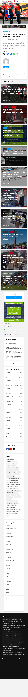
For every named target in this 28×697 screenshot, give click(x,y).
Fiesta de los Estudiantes (11, 393)
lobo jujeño (15, 488)
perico (18, 494)
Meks (15, 675)
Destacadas (6, 252)
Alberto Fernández (10, 459)
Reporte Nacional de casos (12, 501)
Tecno (7, 436)
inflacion (12, 484)
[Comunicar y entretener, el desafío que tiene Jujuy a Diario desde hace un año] (14, 218)
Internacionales (6, 31)
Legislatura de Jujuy (14, 486)
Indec (8, 484)
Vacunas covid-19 (15, 513)
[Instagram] (14, 449)
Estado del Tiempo (11, 476)
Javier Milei (18, 484)
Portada (9, 86)
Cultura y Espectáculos (11, 375)
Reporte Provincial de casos (12, 503)
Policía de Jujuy (10, 497)
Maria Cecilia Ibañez (8, 266)
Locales (5, 86)
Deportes (5, 273)
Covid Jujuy (17, 467)
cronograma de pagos (11, 472)
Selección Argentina (11, 507)
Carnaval (8, 372)
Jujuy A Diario (7, 121)
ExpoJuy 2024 (9, 391)
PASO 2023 (8, 417)
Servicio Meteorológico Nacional (13, 509)
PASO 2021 (8, 415)
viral (7, 515)
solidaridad (9, 511)
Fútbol (8, 480)
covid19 (13, 465)
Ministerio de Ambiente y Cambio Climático (13, 491)
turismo (8, 513)
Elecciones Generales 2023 (12, 385)
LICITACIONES (9, 404)
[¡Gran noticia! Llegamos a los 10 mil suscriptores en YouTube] (14, 155)
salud (8, 505)
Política (7, 423)
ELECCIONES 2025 (10, 383)
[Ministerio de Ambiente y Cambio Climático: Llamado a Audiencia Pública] (14, 135)
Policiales (8, 420)
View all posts (6, 67)
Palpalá (8, 494)
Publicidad (8, 428)
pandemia (13, 494)
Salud (7, 433)
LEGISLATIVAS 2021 (10, 401)
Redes (10, 148)
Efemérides (9, 474)
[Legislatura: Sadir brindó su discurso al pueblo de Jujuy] (14, 114)
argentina (9, 463)
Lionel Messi (9, 488)
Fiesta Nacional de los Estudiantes (13, 478)
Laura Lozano (7, 100)
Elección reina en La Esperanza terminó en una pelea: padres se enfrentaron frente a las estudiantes (13, 347)
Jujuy (8, 486)
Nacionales (8, 412)
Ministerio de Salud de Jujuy (12, 492)
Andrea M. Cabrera (8, 204)
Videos (14, 107)
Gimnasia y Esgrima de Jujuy (12, 482)
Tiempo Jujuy (15, 511)
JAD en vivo (8, 399)
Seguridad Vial (13, 505)
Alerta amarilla (9, 461)
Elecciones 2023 (16, 474)
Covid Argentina (10, 467)
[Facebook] (7, 449)
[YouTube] (10, 449)
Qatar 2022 (9, 499)
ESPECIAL (8, 388)
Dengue (18, 472)
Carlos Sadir (14, 463)
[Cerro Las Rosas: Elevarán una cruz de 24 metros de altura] (14, 239)
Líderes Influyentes (10, 407)
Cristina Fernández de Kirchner (13, 469)
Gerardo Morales (14, 480)
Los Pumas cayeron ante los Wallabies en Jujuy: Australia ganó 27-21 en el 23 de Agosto (14, 352)
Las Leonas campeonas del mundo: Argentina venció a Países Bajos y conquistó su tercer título (13, 358)
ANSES (15, 461)
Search (14, 297)
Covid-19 (8, 465)
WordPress (22, 675)
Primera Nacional (17, 497)
